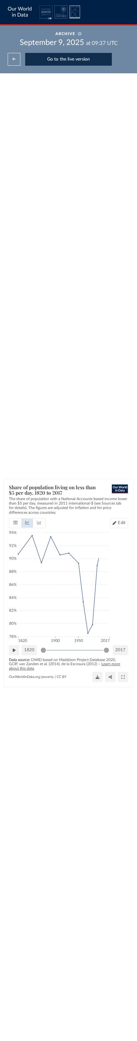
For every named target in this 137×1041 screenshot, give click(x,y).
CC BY (62, 677)
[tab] (15, 523)
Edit (122, 523)
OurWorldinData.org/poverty (31, 677)
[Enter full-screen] (123, 677)
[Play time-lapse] (14, 650)
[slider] (43, 650)
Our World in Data (20, 12)
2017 (120, 650)
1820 (29, 650)
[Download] (97, 677)
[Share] (110, 677)
